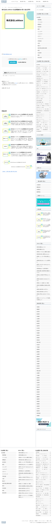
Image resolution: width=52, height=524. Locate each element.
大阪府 (38, 361)
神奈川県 (38, 342)
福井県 (38, 325)
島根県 (38, 377)
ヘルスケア (40, 33)
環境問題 (39, 19)
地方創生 (39, 26)
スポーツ (39, 36)
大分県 (38, 408)
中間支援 (39, 41)
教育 (39, 29)
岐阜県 (38, 368)
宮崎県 (38, 401)
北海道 (38, 306)
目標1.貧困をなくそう (41, 247)
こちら (16, 83)
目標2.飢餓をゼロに (41, 249)
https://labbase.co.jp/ (7, 54)
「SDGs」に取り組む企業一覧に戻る (9, 171)
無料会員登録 (13, 62)
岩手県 (38, 311)
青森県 (38, 309)
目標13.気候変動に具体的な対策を (43, 286)
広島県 (38, 382)
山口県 (38, 384)
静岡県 (38, 351)
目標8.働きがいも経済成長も (42, 268)
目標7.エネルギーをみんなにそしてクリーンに (43, 265)
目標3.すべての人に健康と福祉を (43, 251)
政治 (39, 50)
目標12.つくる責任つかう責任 (43, 282)
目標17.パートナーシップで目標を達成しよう (43, 299)
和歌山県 (38, 370)
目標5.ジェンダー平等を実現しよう (43, 257)
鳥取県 (38, 380)
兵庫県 (38, 373)
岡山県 (38, 387)
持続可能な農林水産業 (42, 48)
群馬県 (38, 337)
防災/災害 (40, 57)
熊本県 (38, 410)
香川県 (38, 394)
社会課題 (38, 17)
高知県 (38, 392)
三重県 (38, 375)
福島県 (38, 321)
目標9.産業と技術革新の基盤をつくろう (43, 271)
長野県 (38, 349)
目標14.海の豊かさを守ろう (42, 289)
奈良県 (38, 366)
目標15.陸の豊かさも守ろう (42, 291)
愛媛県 (38, 396)
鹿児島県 (38, 413)
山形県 (38, 318)
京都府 (38, 363)
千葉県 (38, 347)
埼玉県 (38, 344)
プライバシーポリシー (42, 520)
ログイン (20, 59)
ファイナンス (40, 38)
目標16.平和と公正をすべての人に (43, 295)
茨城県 (38, 332)
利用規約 (36, 520)
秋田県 (38, 314)
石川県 (38, 328)
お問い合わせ (31, 520)
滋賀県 (38, 358)
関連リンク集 (49, 520)
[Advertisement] (18, 38)
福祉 (39, 55)
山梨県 (38, 354)
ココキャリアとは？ (25, 520)
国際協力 (39, 24)
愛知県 (38, 356)
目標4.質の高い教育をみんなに (43, 254)
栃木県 (38, 335)
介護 (39, 43)
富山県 (38, 330)
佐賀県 (38, 406)
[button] (50, 9)
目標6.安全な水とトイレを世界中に (43, 261)
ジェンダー (40, 31)
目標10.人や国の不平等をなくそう (43, 275)
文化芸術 (39, 52)
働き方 (39, 45)
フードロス (40, 22)
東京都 (38, 340)
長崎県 (38, 403)
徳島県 (38, 389)
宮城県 (38, 316)
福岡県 (38, 399)
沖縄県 (38, 415)
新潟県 (38, 323)
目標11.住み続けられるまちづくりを (43, 279)
